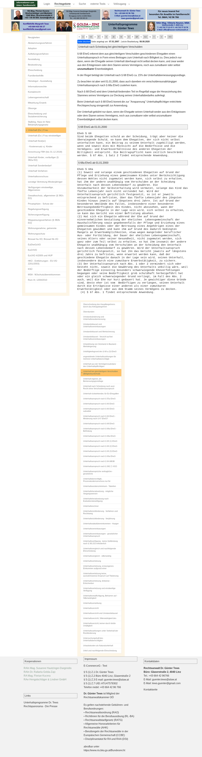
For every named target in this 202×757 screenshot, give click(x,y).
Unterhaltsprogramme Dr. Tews (41, 702)
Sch (145, 37)
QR (137, 37)
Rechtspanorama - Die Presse (40, 706)
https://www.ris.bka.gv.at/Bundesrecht (104, 750)
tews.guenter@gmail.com (166, 683)
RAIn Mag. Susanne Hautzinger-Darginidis (47, 668)
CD (91, 37)
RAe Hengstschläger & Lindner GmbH (45, 679)
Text (104, 665)
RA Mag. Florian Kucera (37, 675)
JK (113, 37)
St (150, 37)
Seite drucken (84, 41)
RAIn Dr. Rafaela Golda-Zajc (40, 672)
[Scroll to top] (195, 750)
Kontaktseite (150, 689)
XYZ (170, 37)
